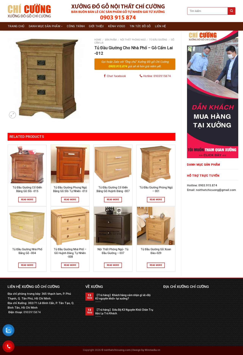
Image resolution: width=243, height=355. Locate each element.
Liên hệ (160, 26)
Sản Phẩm (111, 39)
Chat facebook (116, 76)
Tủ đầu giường (158, 39)
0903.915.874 (118, 66)
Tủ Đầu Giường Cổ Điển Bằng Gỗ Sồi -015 (27, 189)
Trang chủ (16, 26)
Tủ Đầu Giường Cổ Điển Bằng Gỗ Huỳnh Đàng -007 (113, 189)
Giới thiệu (96, 26)
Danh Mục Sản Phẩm (44, 26)
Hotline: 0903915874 (156, 76)
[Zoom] (12, 114)
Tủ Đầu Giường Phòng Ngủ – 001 (156, 189)
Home (97, 39)
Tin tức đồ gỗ (140, 26)
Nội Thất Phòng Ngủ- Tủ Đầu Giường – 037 (113, 251)
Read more (27, 199)
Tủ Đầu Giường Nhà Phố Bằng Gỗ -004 (27, 251)
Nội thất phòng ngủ (133, 39)
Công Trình (76, 26)
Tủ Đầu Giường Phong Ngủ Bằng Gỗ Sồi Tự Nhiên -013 (70, 189)
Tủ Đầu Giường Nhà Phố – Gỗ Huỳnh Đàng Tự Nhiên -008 (70, 253)
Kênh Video (116, 26)
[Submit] (231, 11)
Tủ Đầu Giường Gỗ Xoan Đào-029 (156, 251)
